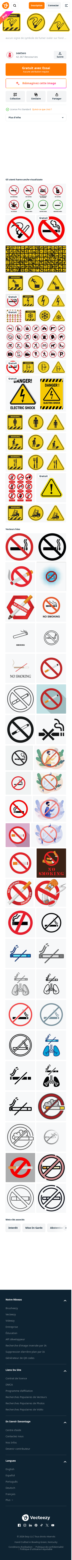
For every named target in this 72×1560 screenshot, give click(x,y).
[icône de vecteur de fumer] (20, 804)
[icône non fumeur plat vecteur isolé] (20, 896)
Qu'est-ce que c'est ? (42, 109)
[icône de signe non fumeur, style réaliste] (20, 743)
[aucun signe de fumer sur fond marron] (20, 1210)
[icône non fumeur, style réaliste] (50, 1209)
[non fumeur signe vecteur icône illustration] (20, 835)
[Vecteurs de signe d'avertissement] (20, 562)
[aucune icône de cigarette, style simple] (20, 1018)
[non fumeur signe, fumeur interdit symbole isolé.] (20, 774)
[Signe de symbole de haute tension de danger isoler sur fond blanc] (28, 346)
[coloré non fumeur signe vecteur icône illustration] (20, 865)
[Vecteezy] (5, 5)
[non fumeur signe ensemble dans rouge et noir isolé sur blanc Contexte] (35, 652)
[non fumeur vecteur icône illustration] (19, 1098)
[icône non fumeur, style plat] (20, 957)
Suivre (60, 56)
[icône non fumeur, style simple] (20, 988)
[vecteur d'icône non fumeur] (21, 1240)
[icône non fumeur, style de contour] (20, 927)
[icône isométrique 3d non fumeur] (20, 682)
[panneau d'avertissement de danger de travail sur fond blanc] (35, 288)
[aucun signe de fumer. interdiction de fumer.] (13, 331)
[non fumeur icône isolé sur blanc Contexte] (20, 1300)
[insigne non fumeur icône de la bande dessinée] (20, 712)
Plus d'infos (15, 116)
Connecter (53, 5)
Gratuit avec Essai (36, 69)
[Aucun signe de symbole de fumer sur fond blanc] (20, 228)
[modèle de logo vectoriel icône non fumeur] (50, 1016)
